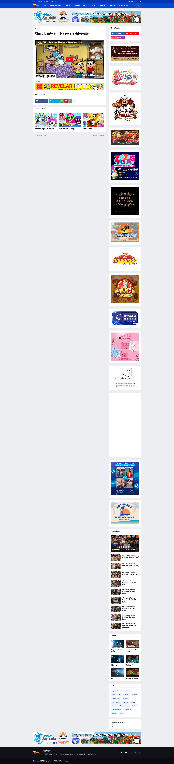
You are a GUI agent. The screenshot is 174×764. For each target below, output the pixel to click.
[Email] (70, 101)
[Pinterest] (66, 101)
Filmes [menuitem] (68, 5)
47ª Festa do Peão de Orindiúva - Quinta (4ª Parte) (128, 591)
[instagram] (135, 1)
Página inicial (39, 29)
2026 (113, 724)
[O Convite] (117, 659)
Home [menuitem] (45, 5)
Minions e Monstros (132, 678)
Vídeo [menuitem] (94, 5)
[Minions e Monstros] (132, 672)
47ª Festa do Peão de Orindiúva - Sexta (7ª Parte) (130, 565)
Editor (34, 1)
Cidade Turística (116, 694)
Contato (46, 1)
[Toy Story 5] (132, 659)
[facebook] (129, 1)
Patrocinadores (116, 709)
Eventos (125, 702)
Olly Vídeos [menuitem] (123, 5)
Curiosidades (116, 698)
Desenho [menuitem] (112, 5)
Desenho (47, 29)
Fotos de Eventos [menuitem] (56, 5)
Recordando (127, 709)
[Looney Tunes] (93, 120)
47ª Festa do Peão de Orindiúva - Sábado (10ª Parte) (129, 600)
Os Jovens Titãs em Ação (67, 129)
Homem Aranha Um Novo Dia (131, 651)
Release (40, 1)
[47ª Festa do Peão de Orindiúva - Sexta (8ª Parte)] (116, 574)
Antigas (128, 691)
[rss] (140, 1)
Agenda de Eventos (117, 691)
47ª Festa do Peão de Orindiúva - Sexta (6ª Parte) (130, 556)
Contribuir (53, 1)
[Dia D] (117, 672)
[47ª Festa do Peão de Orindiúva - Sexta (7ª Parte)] (116, 566)
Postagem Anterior (40, 135)
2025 (113, 726)
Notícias (134, 706)
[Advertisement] (125, 425)
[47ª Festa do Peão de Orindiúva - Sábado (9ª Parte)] (116, 583)
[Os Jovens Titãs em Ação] (70, 120)
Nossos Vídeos (124, 706)
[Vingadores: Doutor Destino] (117, 644)
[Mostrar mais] (74, 101)
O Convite (114, 665)
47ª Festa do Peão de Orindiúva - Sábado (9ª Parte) (129, 583)
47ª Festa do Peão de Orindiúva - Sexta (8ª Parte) (130, 573)
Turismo (114, 713)
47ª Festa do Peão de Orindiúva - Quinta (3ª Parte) (128, 608)
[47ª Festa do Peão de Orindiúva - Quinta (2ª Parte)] (116, 617)
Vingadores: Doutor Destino (116, 651)
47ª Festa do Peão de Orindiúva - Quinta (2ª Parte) (128, 617)
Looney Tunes (87, 129)
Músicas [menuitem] (85, 5)
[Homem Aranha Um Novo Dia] (132, 644)
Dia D (112, 678)
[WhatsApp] (62, 101)
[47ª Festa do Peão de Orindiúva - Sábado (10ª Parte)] (116, 600)
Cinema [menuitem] (76, 5)
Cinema (134, 694)
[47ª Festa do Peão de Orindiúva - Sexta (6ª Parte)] (116, 557)
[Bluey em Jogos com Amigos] (46, 120)
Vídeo (121, 713)
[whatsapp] (137, 1)
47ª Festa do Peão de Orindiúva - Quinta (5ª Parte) (123, 548)
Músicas (114, 706)
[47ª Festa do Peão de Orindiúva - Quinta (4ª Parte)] (116, 592)
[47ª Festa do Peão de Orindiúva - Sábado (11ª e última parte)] (116, 626)
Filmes (133, 702)
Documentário (116, 702)
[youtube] (132, 1)
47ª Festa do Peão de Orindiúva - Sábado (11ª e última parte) (129, 626)
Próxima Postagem (99, 135)
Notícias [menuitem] (103, 5)
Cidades (127, 694)
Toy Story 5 (129, 665)
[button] (133, 5)
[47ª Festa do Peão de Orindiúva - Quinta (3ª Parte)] (116, 609)
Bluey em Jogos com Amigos (44, 129)
